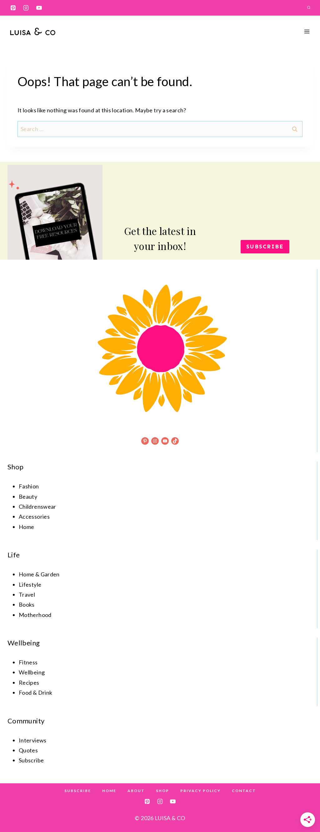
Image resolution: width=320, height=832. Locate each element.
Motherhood (35, 614)
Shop (162, 790)
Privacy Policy (200, 790)
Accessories (34, 516)
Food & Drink (35, 692)
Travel (27, 594)
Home (26, 526)
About (136, 790)
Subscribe (77, 790)
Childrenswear (37, 506)
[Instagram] (26, 7)
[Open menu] (306, 31)
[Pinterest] (13, 7)
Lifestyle (30, 584)
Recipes (29, 682)
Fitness (28, 662)
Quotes (28, 750)
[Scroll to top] (305, 807)
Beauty (28, 496)
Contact (244, 790)
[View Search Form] (308, 8)
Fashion (29, 486)
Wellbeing (32, 672)
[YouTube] (39, 7)
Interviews (33, 740)
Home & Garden (39, 574)
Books (27, 604)
